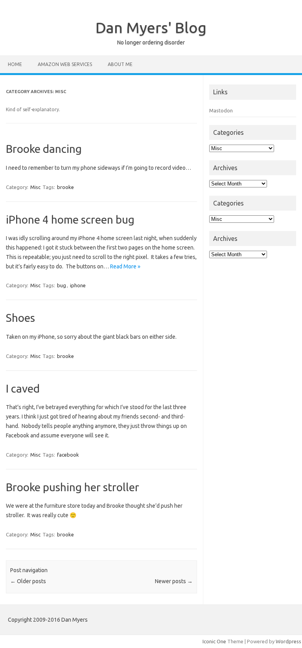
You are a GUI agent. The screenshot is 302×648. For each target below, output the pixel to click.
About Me (120, 64)
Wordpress (288, 641)
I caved (23, 388)
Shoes (20, 318)
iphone (78, 285)
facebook (68, 454)
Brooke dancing (44, 149)
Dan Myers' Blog (151, 27)
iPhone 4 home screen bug (70, 219)
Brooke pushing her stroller (72, 487)
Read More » (125, 266)
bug (61, 285)
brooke (65, 187)
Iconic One (214, 641)
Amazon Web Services (65, 64)
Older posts (28, 581)
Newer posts (174, 581)
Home (15, 64)
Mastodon (221, 110)
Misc (35, 187)
